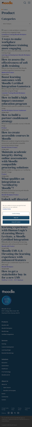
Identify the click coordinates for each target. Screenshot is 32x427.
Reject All (16, 217)
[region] (16, 213)
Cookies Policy (7, 209)
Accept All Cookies (16, 222)
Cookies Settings (16, 213)
